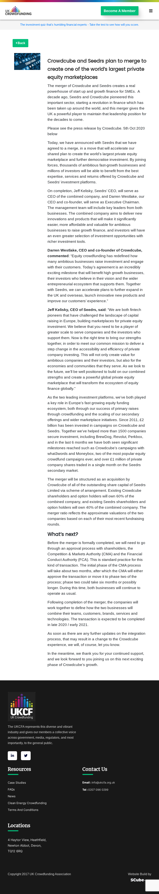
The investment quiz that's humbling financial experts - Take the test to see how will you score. (79, 24)
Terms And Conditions (23, 810)
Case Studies (17, 782)
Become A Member (120, 11)
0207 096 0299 (98, 789)
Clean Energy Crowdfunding (27, 803)
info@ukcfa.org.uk (103, 782)
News (12, 796)
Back (21, 43)
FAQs (11, 789)
